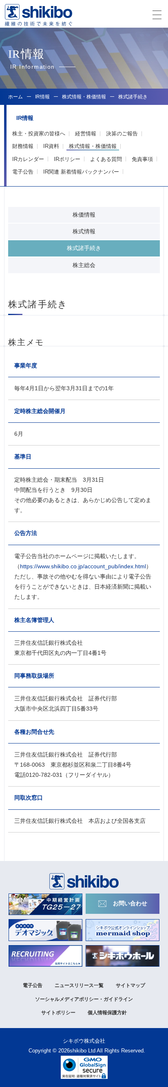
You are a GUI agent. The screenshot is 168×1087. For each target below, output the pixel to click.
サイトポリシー (58, 1012)
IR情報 (42, 97)
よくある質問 (106, 159)
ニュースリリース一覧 (79, 985)
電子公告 (22, 172)
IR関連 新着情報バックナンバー (81, 172)
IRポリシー (67, 159)
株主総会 (84, 265)
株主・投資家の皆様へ (38, 133)
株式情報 (84, 231)
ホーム (15, 97)
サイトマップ (130, 985)
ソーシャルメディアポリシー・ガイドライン (84, 999)
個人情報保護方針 (107, 1012)
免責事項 (142, 159)
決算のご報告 (122, 133)
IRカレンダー (28, 159)
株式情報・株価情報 (93, 146)
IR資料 (51, 146)
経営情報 (85, 133)
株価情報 (84, 214)
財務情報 (22, 146)
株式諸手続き (84, 248)
